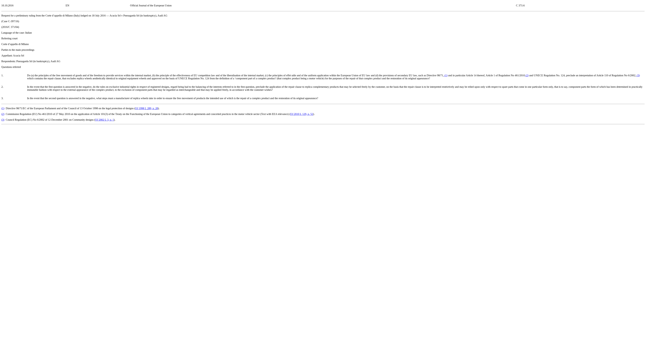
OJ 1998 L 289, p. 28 (146, 108)
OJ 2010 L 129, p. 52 (301, 114)
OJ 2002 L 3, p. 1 (104, 119)
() (445, 75)
